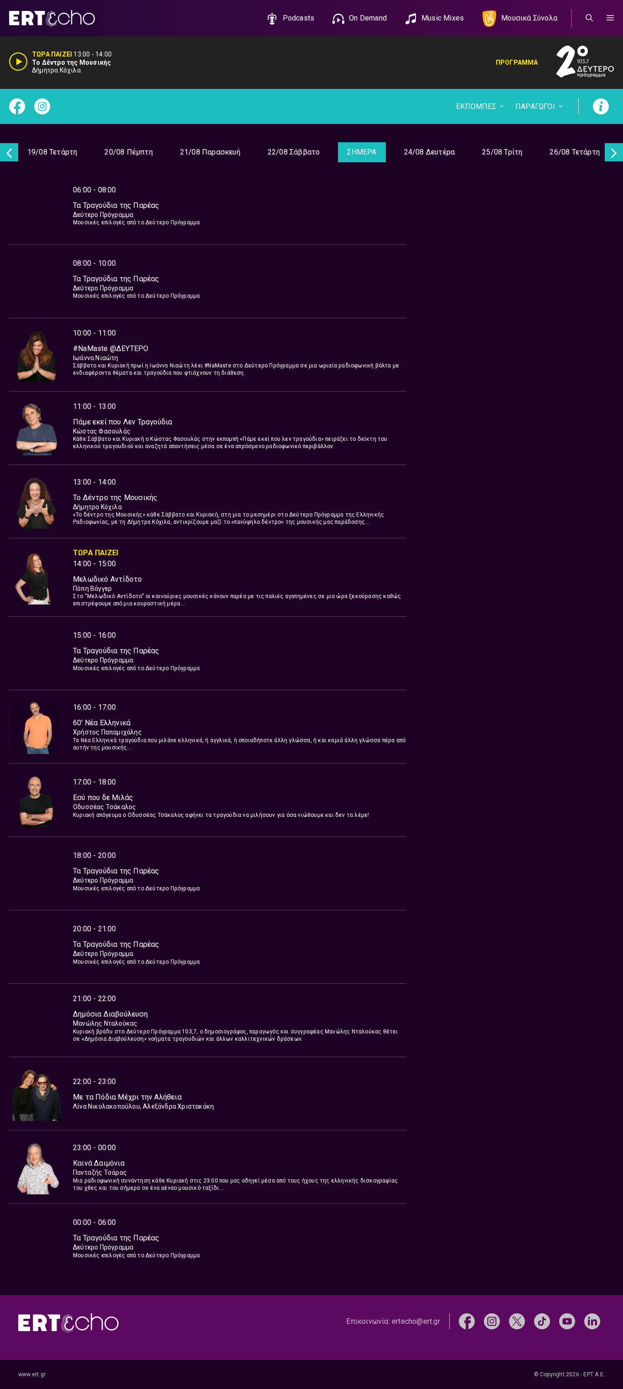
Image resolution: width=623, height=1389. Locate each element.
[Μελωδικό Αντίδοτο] (36, 577)
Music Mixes (442, 18)
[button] (610, 18)
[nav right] (614, 152)
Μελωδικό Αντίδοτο (107, 579)
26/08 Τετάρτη (575, 152)
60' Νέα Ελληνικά (101, 722)
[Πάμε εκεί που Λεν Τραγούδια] (36, 428)
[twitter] (517, 1321)
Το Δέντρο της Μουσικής (115, 497)
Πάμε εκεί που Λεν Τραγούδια (122, 422)
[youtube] (567, 1321)
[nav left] (9, 152)
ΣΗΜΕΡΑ (361, 152)
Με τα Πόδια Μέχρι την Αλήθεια (127, 1097)
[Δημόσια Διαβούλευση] (36, 1020)
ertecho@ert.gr (416, 1321)
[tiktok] (542, 1321)
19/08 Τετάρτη (52, 152)
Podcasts (299, 18)
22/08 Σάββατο (294, 152)
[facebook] (467, 1321)
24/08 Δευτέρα (429, 152)
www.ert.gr (32, 1374)
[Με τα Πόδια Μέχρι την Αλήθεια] (36, 1093)
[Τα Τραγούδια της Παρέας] (36, 208)
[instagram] (492, 1321)
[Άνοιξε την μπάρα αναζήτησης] (589, 18)
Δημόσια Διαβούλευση (110, 1014)
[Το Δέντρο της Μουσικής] (36, 501)
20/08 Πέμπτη (128, 152)
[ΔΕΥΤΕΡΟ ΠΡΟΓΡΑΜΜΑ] (576, 63)
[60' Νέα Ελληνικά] (36, 726)
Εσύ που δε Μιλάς (103, 797)
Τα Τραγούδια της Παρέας (116, 205)
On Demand (368, 18)
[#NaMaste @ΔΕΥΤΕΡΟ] (36, 354)
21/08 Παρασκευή (210, 152)
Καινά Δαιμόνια (99, 1163)
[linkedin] (592, 1321)
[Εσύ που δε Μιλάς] (36, 800)
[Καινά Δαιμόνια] (36, 1167)
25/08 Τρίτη (502, 152)
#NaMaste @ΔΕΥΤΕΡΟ (110, 348)
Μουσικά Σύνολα (529, 18)
